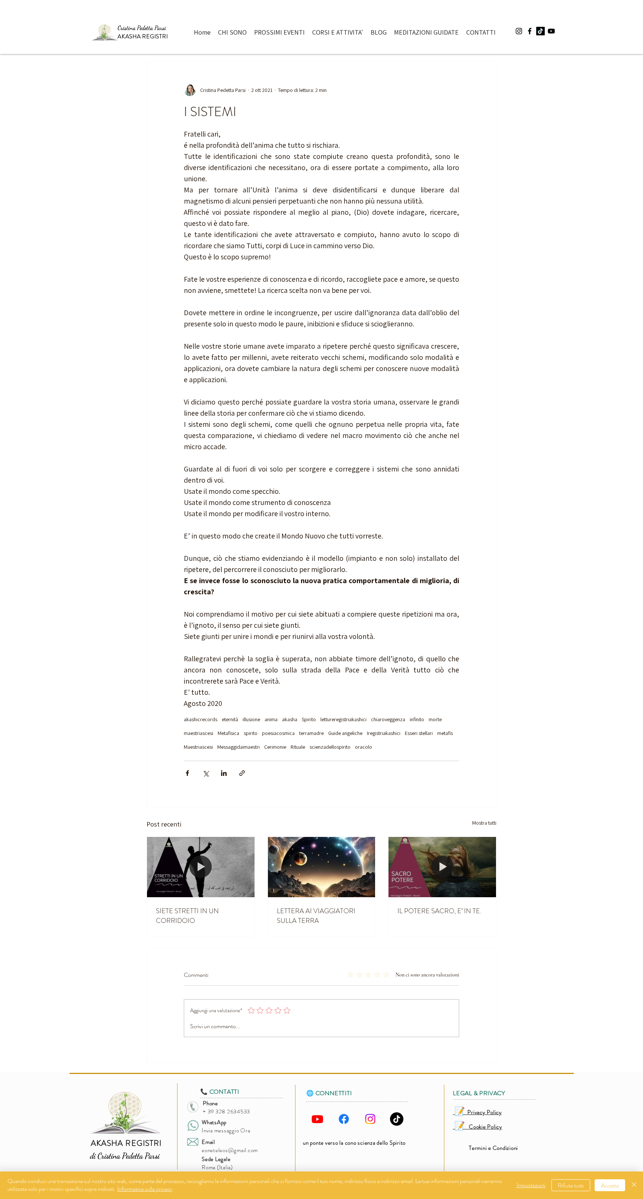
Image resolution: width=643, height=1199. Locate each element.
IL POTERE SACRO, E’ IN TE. (439, 911)
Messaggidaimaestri (238, 747)
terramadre (311, 733)
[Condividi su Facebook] (187, 773)
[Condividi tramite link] (242, 773)
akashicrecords (200, 719)
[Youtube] (317, 1119)
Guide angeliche (345, 733)
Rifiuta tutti (571, 1185)
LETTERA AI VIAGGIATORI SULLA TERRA (316, 915)
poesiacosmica (278, 733)
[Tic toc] (540, 31)
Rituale (298, 747)
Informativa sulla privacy (144, 1188)
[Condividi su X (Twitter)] (205, 773)
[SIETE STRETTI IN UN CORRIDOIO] (201, 867)
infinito (417, 719)
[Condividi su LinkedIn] (223, 773)
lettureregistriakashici (343, 719)
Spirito (309, 719)
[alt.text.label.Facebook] (529, 31)
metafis (445, 733)
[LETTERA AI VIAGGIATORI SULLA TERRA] (321, 867)
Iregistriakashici (383, 733)
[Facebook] (344, 1119)
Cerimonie (275, 747)
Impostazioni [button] (531, 1185)
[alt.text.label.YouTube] (551, 31)
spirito (250, 733)
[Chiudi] (634, 1185)
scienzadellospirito (330, 747)
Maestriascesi (198, 747)
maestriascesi (198, 733)
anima (271, 719)
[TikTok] (396, 1119)
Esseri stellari (419, 733)
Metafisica (228, 733)
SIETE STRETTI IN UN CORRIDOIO (187, 915)
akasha (289, 719)
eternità (230, 719)
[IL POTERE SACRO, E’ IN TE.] (442, 867)
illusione (251, 719)
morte (435, 719)
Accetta (610, 1185)
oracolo (363, 747)
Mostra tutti (484, 822)
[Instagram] (370, 1119)
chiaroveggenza (388, 719)
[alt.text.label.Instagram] (519, 31)
